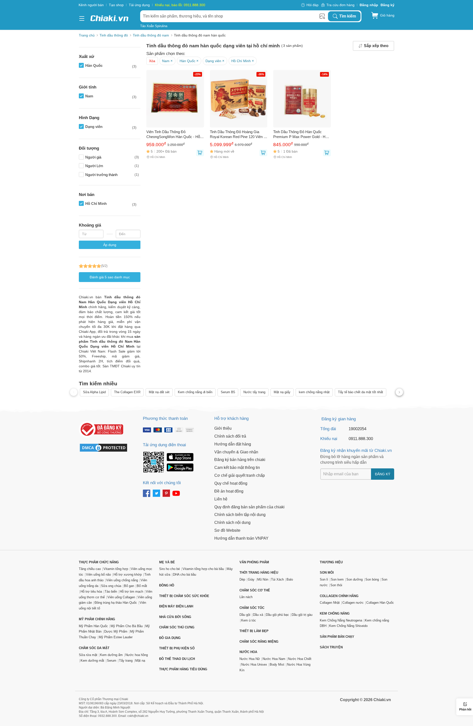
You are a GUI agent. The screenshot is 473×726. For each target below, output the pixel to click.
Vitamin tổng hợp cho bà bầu (203, 569)
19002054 (357, 428)
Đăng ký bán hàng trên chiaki (239, 460)
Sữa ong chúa (111, 586)
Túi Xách (277, 579)
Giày (251, 579)
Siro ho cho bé (169, 569)
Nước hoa (248, 652)
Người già (112, 157)
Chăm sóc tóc (251, 608)
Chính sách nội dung (232, 522)
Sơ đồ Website (227, 530)
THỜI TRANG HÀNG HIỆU (258, 572)
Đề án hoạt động (228, 491)
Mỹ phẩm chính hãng (97, 619)
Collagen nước (353, 602)
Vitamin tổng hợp (115, 569)
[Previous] (73, 392)
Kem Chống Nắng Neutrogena (341, 620)
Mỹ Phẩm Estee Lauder (116, 637)
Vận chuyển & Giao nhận (236, 452)
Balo (290, 579)
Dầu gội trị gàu (302, 615)
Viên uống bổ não (98, 574)
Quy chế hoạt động (230, 483)
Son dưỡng (354, 579)
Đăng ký (382, 474)
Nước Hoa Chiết (299, 659)
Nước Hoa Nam (274, 659)
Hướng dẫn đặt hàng (232, 444)
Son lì (324, 579)
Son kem (337, 579)
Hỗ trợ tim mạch (131, 591)
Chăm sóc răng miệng (258, 641)
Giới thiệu (223, 428)
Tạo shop (116, 5)
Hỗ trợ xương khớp (128, 574)
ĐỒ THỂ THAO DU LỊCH (177, 659)
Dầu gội (244, 615)
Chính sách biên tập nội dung (240, 515)
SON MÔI (327, 572)
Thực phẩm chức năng (99, 562)
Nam (110, 96)
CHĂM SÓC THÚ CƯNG (176, 627)
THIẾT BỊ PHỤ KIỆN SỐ (177, 648)
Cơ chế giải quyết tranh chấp (239, 475)
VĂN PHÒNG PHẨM (254, 562)
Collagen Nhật (330, 602)
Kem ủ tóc (248, 620)
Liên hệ (220, 499)
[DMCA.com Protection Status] (106, 448)
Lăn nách (246, 597)
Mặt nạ (140, 660)
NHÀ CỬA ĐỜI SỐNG (175, 617)
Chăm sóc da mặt (94, 648)
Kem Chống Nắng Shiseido (348, 626)
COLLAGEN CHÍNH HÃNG (339, 596)
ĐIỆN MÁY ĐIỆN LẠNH (176, 606)
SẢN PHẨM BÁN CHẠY (337, 636)
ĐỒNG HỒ (166, 585)
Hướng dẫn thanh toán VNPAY (241, 538)
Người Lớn (112, 166)
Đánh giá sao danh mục (110, 277)
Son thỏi (336, 585)
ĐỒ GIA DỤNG (170, 638)
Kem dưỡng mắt (92, 660)
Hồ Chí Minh (110, 203)
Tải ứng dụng (139, 5)
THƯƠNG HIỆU (331, 562)
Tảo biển (111, 591)
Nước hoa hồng (136, 655)
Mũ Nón (262, 579)
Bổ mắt (142, 586)
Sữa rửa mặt (88, 655)
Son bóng (372, 579)
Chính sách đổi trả (230, 436)
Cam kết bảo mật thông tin (237, 467)
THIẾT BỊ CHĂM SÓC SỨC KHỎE (184, 596)
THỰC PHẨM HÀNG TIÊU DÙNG (183, 669)
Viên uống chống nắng (122, 580)
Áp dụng (109, 245)
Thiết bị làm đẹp (254, 631)
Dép (242, 579)
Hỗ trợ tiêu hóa (91, 591)
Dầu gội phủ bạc (277, 615)
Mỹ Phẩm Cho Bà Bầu (127, 626)
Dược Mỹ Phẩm (115, 631)
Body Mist (277, 664)
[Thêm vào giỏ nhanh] (200, 152)
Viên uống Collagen (121, 597)
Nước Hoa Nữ (249, 659)
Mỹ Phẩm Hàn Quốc (93, 626)
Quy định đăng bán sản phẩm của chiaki (249, 507)
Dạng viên (110, 126)
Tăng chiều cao (90, 569)
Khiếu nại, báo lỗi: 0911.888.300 (180, 5)
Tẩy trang (126, 660)
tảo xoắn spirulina (153, 26)
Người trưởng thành (112, 175)
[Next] (399, 392)
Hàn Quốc (110, 65)
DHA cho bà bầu (184, 574)
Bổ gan (129, 586)
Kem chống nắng (335, 613)
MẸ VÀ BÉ (167, 562)
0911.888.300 (361, 438)
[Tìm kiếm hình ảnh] (322, 16)
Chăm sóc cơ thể (254, 590)
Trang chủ (87, 35)
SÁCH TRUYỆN (331, 647)
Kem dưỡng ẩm (111, 655)
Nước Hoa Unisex (254, 664)
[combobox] (233, 16)
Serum (111, 660)
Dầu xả (258, 615)
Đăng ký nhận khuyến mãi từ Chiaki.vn (356, 450)
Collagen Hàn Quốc (380, 602)
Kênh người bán (91, 5)
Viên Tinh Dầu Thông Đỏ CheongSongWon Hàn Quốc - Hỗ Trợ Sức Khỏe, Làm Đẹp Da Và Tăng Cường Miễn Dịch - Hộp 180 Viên (173, 134)
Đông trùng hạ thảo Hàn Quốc (116, 602)
